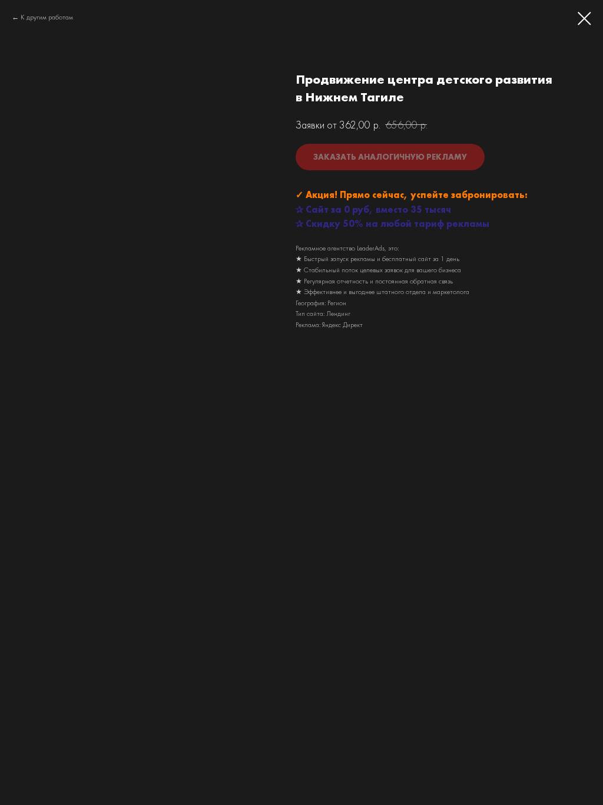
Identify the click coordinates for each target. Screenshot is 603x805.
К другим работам (47, 17)
